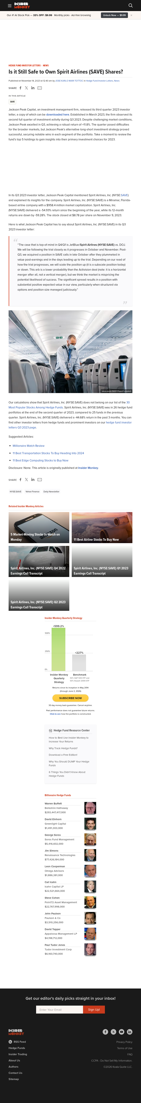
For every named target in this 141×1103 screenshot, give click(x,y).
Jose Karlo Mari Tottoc (69, 80)
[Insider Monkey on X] (115, 1032)
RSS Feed (20, 1042)
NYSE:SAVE (15, 491)
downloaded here (57, 114)
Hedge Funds (17, 1048)
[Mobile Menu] (9, 5)
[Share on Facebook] (21, 87)
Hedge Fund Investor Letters (25, 65)
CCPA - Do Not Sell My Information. (111, 1060)
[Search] (130, 5)
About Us (14, 1060)
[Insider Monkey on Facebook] (107, 1032)
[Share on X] (27, 87)
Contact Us (15, 1073)
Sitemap (14, 1079)
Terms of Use (124, 1048)
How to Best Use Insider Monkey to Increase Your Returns (69, 739)
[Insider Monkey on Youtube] (123, 1032)
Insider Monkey (88, 468)
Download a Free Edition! (63, 755)
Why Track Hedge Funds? (63, 748)
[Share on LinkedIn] (32, 87)
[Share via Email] (39, 87)
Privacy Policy (124, 1042)
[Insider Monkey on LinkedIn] (129, 1032)
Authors (13, 1067)
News (46, 65)
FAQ (129, 1054)
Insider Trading (18, 1054)
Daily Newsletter (51, 491)
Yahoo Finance (32, 491)
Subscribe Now (70, 698)
